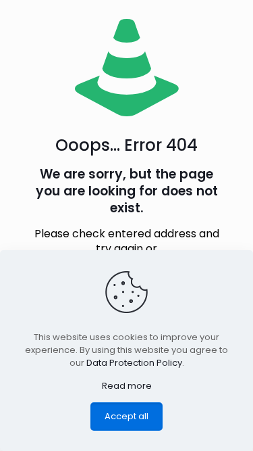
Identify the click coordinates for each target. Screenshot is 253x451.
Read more (127, 385)
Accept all (126, 416)
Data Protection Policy (134, 362)
